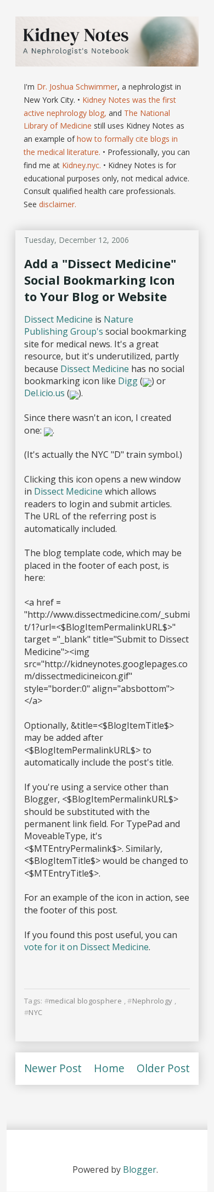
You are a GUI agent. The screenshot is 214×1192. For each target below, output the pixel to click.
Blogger (139, 1169)
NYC (35, 1012)
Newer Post (53, 1068)
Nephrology (152, 1001)
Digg (129, 381)
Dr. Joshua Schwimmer (77, 86)
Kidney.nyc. (81, 165)
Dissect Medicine (58, 319)
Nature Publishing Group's (78, 325)
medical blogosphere (85, 1001)
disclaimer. (57, 204)
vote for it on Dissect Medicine (86, 947)
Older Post (163, 1068)
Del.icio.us (44, 393)
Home (109, 1068)
